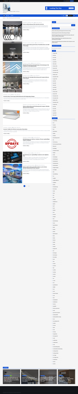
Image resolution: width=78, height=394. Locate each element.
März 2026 (54, 63)
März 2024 (54, 115)
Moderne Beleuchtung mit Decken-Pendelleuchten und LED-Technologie (36, 45)
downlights (55, 169)
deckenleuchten (55, 163)
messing (54, 272)
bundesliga (55, 148)
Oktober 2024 (55, 100)
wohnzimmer (55, 359)
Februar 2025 (55, 91)
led (29, 75)
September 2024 (55, 102)
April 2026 (54, 61)
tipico (54, 327)
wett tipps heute (55, 357)
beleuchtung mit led (56, 137)
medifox (54, 269)
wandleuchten (55, 342)
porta (54, 291)
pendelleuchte (33, 42)
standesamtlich (55, 314)
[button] (73, 367)
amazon (54, 124)
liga (53, 267)
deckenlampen (55, 159)
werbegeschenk (55, 350)
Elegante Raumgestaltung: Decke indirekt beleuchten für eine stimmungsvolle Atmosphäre (11, 379)
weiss (54, 344)
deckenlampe (29, 63)
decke (28, 75)
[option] (11, 376)
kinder (54, 231)
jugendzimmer (55, 225)
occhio (54, 280)
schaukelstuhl (55, 299)
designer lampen (55, 167)
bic (53, 139)
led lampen (55, 252)
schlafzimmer (55, 301)
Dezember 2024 (55, 95)
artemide (54, 127)
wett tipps (54, 355)
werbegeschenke (55, 353)
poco (54, 289)
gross (54, 208)
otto (53, 282)
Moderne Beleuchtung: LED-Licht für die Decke (33, 24)
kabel (54, 227)
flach (54, 193)
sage (54, 297)
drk (53, 171)
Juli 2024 (54, 106)
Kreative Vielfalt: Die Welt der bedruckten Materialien (15, 129)
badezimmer (55, 131)
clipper (54, 152)
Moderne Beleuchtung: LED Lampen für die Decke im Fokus (61, 30)
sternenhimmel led (56, 321)
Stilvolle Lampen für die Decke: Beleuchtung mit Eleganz (61, 32)
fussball (54, 199)
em (53, 176)
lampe (54, 244)
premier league (55, 293)
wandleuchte (55, 340)
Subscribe (70, 15)
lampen (30, 104)
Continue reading (26, 29)
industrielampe (55, 220)
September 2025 (55, 76)
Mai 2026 (54, 59)
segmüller (54, 306)
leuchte (54, 263)
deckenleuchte (29, 22)
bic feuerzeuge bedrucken (57, 144)
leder (54, 259)
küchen (54, 240)
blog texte (54, 146)
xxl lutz (54, 363)
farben (54, 184)
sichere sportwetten (56, 308)
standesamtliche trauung (57, 316)
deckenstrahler (55, 165)
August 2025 (55, 78)
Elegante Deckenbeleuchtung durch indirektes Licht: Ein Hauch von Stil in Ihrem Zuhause (29, 379)
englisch (54, 178)
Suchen (54, 22)
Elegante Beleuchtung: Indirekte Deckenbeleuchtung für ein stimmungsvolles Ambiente (47, 379)
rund (54, 295)
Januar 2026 (55, 68)
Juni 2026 (54, 57)
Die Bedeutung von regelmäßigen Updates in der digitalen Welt (36, 155)
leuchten (32, 22)
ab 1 (53, 122)
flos (53, 195)
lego (53, 261)
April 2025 (54, 87)
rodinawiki (25, 22)
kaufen (54, 229)
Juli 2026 (54, 55)
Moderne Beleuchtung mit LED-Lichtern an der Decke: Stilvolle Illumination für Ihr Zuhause (35, 167)
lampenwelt (55, 248)
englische (54, 182)
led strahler (55, 257)
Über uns (7, 15)
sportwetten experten (56, 312)
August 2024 (55, 104)
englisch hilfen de (56, 180)
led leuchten (29, 42)
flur (53, 197)
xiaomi (54, 361)
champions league (56, 150)
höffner (54, 210)
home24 (54, 214)
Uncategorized (10, 127)
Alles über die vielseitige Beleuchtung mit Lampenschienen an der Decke (36, 78)
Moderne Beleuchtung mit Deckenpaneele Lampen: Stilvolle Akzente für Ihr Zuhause (36, 107)
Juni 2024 (54, 108)
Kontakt (12, 15)
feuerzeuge (9, 94)
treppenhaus (55, 333)
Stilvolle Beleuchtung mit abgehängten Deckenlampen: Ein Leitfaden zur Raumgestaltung (36, 65)
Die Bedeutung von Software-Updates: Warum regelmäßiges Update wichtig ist (36, 140)
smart (54, 310)
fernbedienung (55, 186)
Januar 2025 (55, 93)
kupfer (54, 242)
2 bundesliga (55, 120)
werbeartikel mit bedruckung (57, 348)
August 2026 (55, 53)
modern (54, 274)
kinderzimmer (55, 233)
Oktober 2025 (55, 74)
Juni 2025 (54, 83)
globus (54, 203)
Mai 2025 (54, 85)
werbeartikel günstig (56, 346)
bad (53, 129)
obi (53, 278)
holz (53, 212)
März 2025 (54, 89)
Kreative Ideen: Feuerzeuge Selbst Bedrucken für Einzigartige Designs (19, 96)
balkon (54, 133)
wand (54, 338)
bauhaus (54, 135)
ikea (53, 218)
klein (54, 235)
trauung (54, 331)
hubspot (54, 216)
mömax (54, 276)
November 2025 (55, 72)
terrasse (54, 325)
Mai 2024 (54, 110)
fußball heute (55, 201)
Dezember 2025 (55, 70)
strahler (54, 323)
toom (54, 329)
